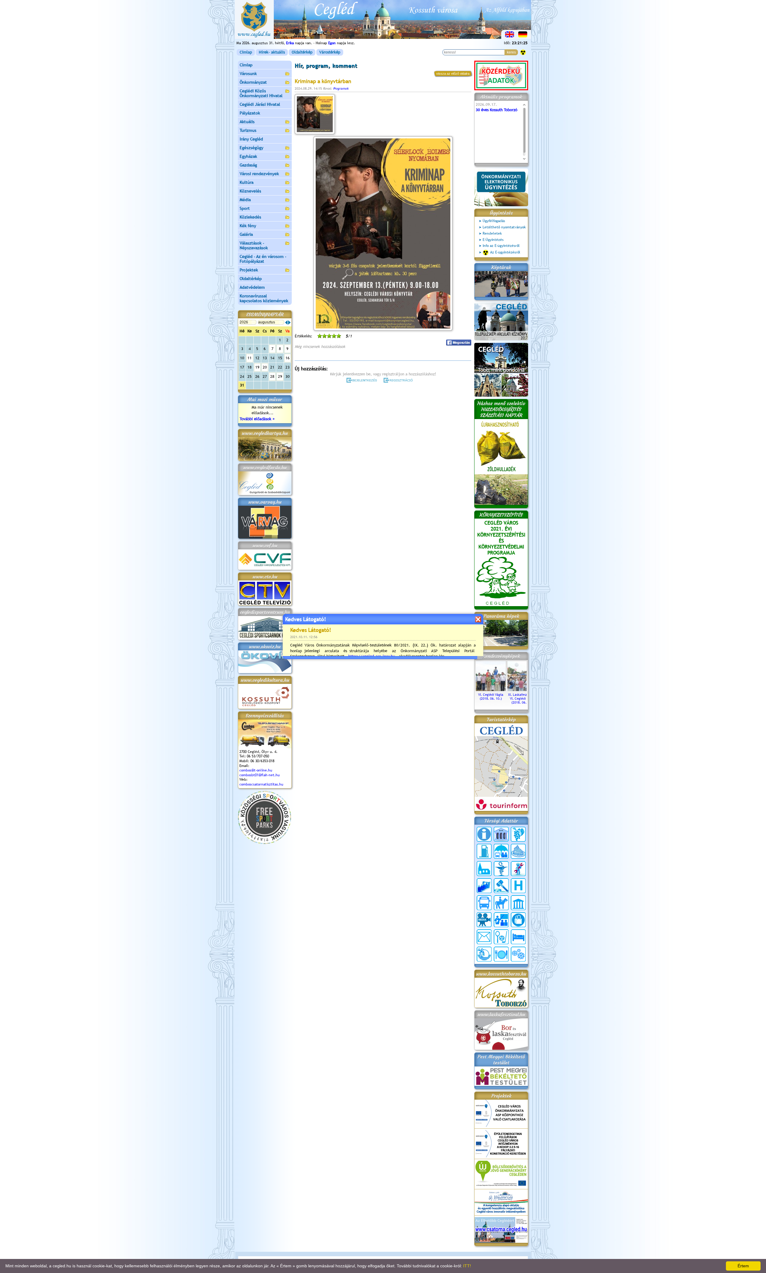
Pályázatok (250, 113)
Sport (245, 208)
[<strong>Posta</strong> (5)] (484, 936)
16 (287, 358)
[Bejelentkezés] (362, 380)
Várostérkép (329, 52)
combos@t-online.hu (255, 770)
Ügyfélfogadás (494, 221)
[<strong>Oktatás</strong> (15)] (501, 919)
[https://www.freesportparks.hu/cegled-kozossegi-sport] (264, 842)
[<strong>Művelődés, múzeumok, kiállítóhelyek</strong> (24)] (518, 902)
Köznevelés (250, 191)
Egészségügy (251, 147)
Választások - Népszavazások (254, 245)
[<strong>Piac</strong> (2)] (518, 919)
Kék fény (248, 225)
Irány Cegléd (251, 139)
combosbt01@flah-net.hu (259, 775)
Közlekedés (250, 217)
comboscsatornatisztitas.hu (261, 784)
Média (245, 199)
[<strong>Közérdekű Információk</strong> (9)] (484, 834)
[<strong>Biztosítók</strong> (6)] (501, 851)
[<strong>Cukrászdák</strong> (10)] (518, 851)
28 (272, 376)
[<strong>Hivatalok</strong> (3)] (484, 885)
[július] (286, 322)
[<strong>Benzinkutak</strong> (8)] (484, 851)
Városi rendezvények (259, 173)
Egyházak (248, 156)
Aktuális (247, 121)
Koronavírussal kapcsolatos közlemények (264, 298)
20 (265, 367)
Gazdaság (248, 165)
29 (280, 376)
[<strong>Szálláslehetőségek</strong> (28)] (518, 936)
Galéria (246, 234)
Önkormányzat (253, 82)
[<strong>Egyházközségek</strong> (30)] (484, 868)
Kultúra (246, 182)
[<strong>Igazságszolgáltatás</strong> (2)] (501, 885)
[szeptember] (289, 322)
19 (257, 367)
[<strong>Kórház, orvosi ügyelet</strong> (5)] (518, 885)
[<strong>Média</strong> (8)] (484, 919)
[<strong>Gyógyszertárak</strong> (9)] (501, 868)
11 (249, 358)
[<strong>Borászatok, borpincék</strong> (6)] (518, 834)
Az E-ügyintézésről (505, 252)
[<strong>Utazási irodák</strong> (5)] (484, 954)
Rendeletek (492, 233)
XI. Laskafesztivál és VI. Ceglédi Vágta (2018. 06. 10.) (522, 698)
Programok (341, 88)
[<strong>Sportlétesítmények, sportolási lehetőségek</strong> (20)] (501, 936)
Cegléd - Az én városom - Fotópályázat (263, 259)
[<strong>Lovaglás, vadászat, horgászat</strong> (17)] (501, 902)
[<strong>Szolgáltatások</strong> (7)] (518, 954)
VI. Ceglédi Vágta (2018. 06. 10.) (490, 696)
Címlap (246, 52)
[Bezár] (478, 619)
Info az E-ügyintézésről (501, 246)
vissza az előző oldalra (452, 73)
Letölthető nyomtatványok (504, 227)
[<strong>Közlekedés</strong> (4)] (484, 902)
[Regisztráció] (399, 380)
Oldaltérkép (302, 52)
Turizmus (248, 130)
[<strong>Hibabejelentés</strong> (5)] (518, 868)
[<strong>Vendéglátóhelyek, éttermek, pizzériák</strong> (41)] (501, 954)
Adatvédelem (252, 287)
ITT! (467, 1265)
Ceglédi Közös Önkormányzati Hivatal (261, 93)
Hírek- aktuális (272, 52)
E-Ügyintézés (493, 240)
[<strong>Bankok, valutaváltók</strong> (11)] (501, 834)
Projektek (249, 270)
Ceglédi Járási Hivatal (260, 104)
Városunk (248, 73)
